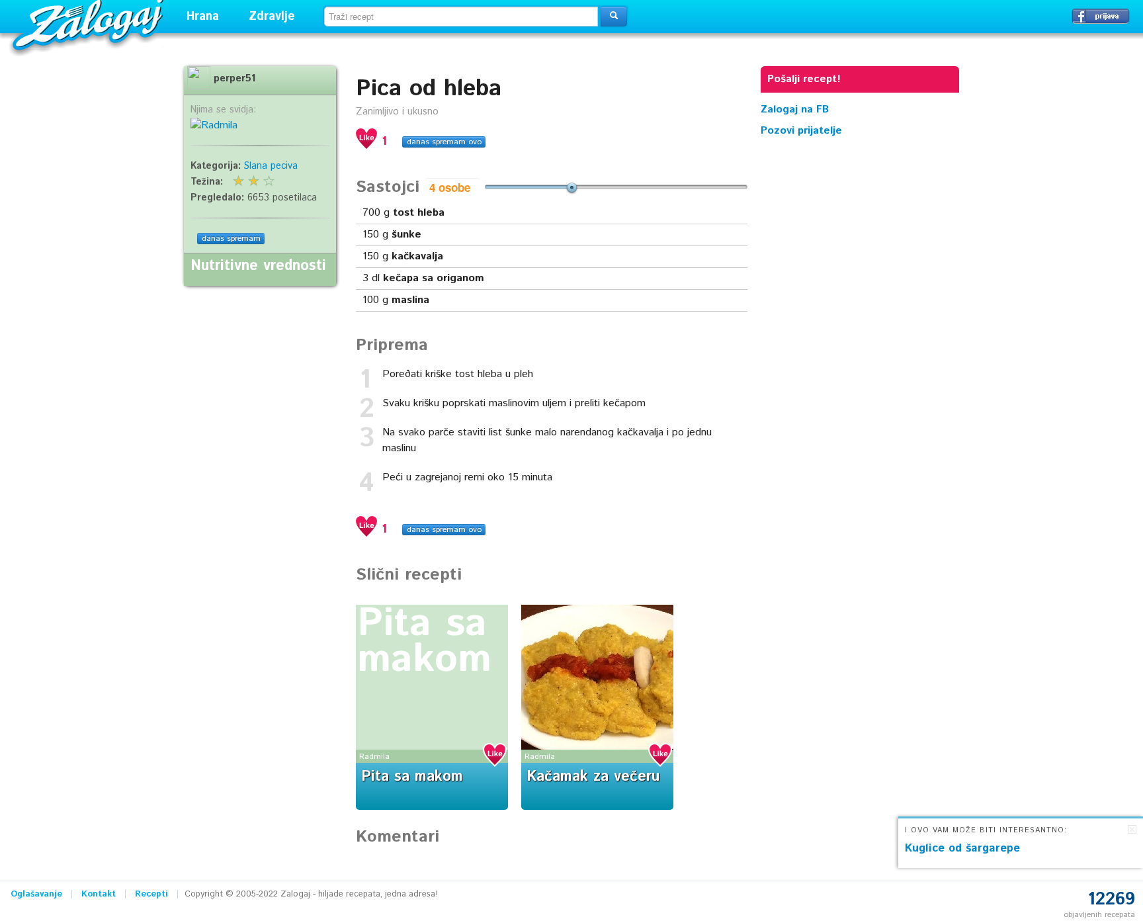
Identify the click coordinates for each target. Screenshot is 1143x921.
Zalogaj (89, 23)
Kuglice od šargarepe (962, 848)
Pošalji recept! (804, 79)
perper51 (234, 79)
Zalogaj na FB (795, 109)
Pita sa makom (424, 641)
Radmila (374, 756)
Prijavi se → (1101, 16)
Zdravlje (272, 16)
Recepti (151, 894)
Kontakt (98, 894)
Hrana (203, 16)
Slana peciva (271, 166)
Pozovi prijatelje (801, 130)
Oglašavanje (36, 894)
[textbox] (461, 16)
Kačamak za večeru (593, 776)
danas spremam (231, 238)
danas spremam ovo (444, 142)
